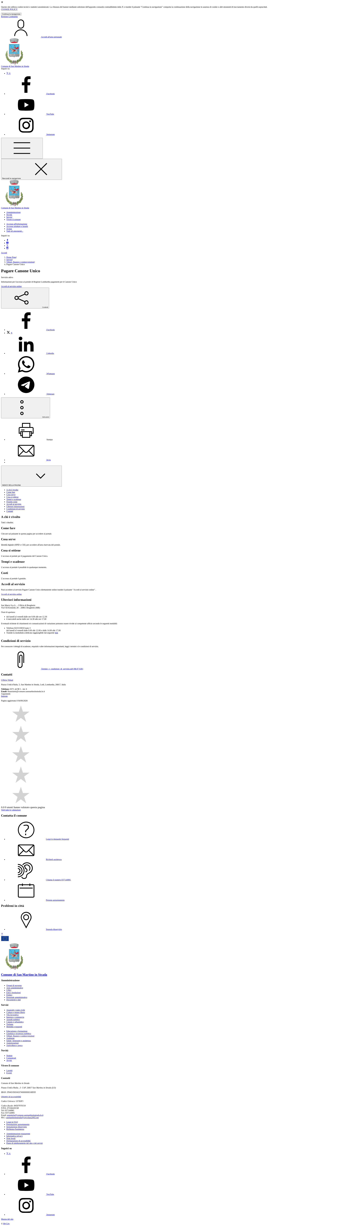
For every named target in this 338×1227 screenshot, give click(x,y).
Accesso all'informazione (16, 224)
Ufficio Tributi (7, 680)
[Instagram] (7, 248)
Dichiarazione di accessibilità (18, 1141)
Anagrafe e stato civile (15, 1010)
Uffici (8, 990)
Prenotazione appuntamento (17, 1124)
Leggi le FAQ (12, 1122)
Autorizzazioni (12, 1043)
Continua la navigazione (11, 14)
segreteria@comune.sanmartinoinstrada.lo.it (25, 1115)
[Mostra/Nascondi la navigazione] (22, 148)
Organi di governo (14, 985)
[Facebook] (7, 240)
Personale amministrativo (16, 997)
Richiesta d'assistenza (15, 1129)
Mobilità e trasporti (14, 1027)
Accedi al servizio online (11, 286)
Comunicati (11, 1058)
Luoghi (9, 1070)
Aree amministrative (14, 988)
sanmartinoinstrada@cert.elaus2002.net (22, 1117)
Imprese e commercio (15, 1017)
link (56, 633)
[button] (13, 212)
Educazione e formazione (16, 1031)
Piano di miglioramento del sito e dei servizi (24, 1143)
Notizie (9, 1055)
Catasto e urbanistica (15, 1022)
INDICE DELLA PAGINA (11, 485)
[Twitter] (7, 246)
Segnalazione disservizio (16, 1127)
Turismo (9, 1024)
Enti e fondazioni (13, 992)
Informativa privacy (14, 1136)
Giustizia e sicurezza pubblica (18, 1033)
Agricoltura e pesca (14, 1045)
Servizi (9, 260)
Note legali (10, 1138)
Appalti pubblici (13, 1019)
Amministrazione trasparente (18, 1134)
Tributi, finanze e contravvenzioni (20, 262)
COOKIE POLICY (9, 9)
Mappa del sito (7, 1219)
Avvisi (9, 1060)
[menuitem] (30, 330)
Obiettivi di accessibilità (11, 1097)
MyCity (6, 1224)
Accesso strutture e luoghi (17, 226)
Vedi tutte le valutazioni (11, 810)
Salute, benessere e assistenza (18, 1041)
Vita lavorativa (12, 1015)
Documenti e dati (13, 1000)
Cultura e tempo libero (15, 1012)
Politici (9, 995)
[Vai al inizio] (2, 934)
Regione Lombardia (9, 16)
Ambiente (10, 1038)
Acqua (9, 229)
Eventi (9, 1073)
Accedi (4, 253)
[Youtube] (7, 243)
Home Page (11, 257)
